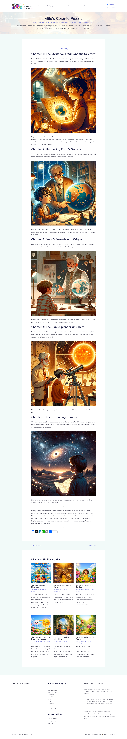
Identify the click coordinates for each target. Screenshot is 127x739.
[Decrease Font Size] (66, 48)
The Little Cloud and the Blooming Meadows (41, 638)
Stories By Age (49, 6)
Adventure (56, 22)
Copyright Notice (53, 718)
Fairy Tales (34, 643)
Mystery (86, 22)
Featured (73, 22)
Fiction (50, 701)
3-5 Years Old (38, 22)
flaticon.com (109, 699)
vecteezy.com (91, 706)
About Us (87, 6)
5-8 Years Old (47, 22)
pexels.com (108, 701)
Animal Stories (52, 690)
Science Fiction (52, 708)
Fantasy (64, 589)
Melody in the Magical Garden (84, 586)
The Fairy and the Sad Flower (85, 638)
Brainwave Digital (110, 734)
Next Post (93, 545)
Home (40, 6)
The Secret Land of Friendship (61, 638)
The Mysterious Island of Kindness (41, 586)
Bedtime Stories (89, 589)
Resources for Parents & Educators (69, 6)
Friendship (56, 591)
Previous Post (35, 545)
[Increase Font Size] (61, 48)
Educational (65, 22)
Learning (80, 22)
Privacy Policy (52, 721)
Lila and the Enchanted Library (62, 586)
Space (92, 22)
